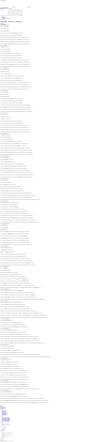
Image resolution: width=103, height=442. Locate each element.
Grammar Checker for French (5, 419)
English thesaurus (4, 410)
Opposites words (4, 412)
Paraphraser (3, 429)
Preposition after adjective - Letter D (6, 18)
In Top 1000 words (2, 24)
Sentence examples (4, 414)
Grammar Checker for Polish (5, 421)
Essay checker (4, 428)
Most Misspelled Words (5, 413)
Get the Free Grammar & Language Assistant (6, 8)
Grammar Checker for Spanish (6, 418)
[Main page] (3, 0)
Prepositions (3, 17)
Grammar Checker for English (6, 417)
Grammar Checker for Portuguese (6, 420)
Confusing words (4, 411)
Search (21, 15)
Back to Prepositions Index (4, 7)
